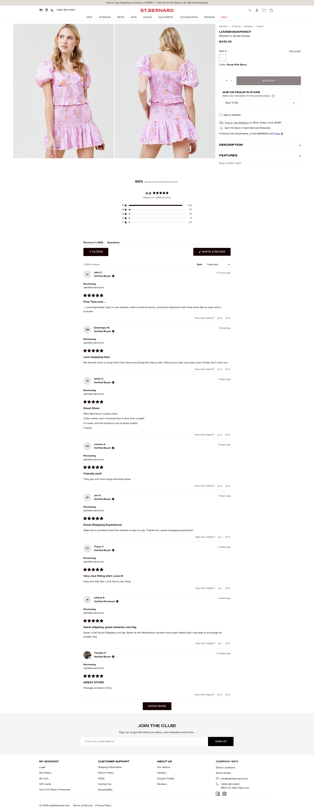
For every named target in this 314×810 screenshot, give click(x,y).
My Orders (45, 772)
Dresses (248, 26)
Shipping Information (110, 767)
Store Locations (225, 767)
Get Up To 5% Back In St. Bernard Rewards (182, 2)
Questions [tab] (113, 243)
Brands (209, 17)
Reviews (162, 784)
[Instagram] (224, 794)
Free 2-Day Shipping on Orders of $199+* (130, 2)
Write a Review (216, 253)
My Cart (43, 778)
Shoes (147, 17)
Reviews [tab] (93, 243)
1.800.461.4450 (230, 784)
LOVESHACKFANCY (235, 31)
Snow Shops (223, 772)
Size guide (295, 51)
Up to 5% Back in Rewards (54, 789)
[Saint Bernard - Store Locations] (46, 10)
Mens (120, 17)
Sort (200, 264)
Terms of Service (83, 805)
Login (42, 767)
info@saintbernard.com (234, 778)
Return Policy (106, 772)
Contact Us (104, 784)
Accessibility (105, 789)
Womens (105, 17)
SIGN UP (221, 741)
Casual (259, 26)
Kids (134, 17)
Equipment (165, 17)
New (89, 17)
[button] (157, 205)
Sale (224, 17)
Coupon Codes (165, 778)
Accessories (189, 17)
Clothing (236, 26)
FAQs (101, 778)
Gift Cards (45, 784)
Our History (163, 767)
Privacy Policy (103, 805)
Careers (161, 772)
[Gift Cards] (41, 10)
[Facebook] (218, 794)
